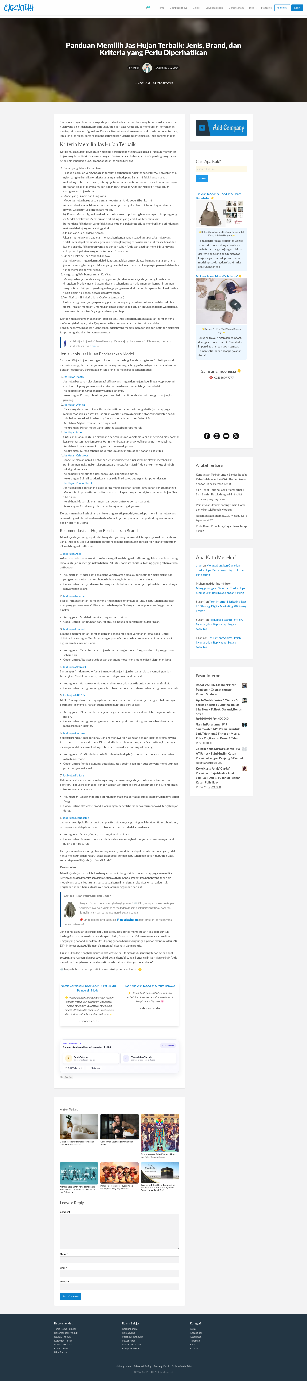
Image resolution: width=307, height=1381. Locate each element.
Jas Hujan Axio (72, 553)
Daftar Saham (236, 7)
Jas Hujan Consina (74, 733)
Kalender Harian (63, 1340)
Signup (283, 7)
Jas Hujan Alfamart (74, 667)
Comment (65, 1211)
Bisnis (193, 1328)
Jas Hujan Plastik (73, 376)
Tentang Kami (161, 1366)
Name (64, 1254)
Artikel (194, 1348)
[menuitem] (149, 7)
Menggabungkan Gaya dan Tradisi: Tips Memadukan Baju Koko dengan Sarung (221, 570)
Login (297, 7)
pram (136, 67)
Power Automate (131, 1344)
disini (93, 346)
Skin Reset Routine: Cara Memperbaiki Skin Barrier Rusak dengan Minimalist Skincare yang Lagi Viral (220, 494)
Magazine (266, 7)
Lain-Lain (144, 83)
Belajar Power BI (131, 1348)
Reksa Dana (128, 1332)
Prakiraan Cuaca (63, 1344)
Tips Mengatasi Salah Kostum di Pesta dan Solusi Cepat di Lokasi (159, 1155)
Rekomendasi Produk (66, 1332)
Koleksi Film (61, 1348)
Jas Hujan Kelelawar (75, 455)
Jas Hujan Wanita (74, 404)
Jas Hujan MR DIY (74, 695)
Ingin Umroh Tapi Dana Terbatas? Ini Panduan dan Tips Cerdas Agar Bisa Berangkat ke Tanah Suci (158, 1188)
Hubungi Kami (123, 1366)
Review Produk (62, 1336)
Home (160, 7)
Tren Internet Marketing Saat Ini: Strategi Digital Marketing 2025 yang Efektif (221, 606)
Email (63, 1267)
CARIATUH (19, 8)
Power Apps (128, 1340)
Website (64, 1281)
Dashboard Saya (178, 7)
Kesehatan (195, 1336)
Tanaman (195, 1340)
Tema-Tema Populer (65, 1328)
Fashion (68, 1077)
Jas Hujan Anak (72, 432)
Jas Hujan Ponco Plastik (78, 483)
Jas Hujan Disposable (76, 817)
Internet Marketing (132, 1336)
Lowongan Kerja (214, 7)
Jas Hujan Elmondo (74, 629)
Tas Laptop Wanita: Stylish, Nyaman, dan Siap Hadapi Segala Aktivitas (219, 624)
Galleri (196, 7)
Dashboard (168, 1045)
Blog (251, 7)
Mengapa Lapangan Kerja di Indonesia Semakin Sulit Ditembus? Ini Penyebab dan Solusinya (77, 1189)
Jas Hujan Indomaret (75, 596)
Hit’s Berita (60, 1352)
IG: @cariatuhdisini (181, 1366)
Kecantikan (196, 1332)
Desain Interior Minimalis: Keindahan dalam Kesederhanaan (77, 1143)
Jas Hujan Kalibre (73, 775)
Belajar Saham (130, 1328)
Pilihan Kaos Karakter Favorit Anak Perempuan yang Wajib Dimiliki (116, 1187)
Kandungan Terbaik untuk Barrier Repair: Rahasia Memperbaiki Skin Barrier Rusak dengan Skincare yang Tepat (221, 479)
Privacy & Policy (142, 1366)
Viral (192, 1344)
